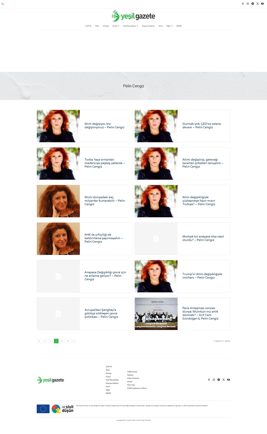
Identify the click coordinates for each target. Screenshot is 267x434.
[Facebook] (243, 4)
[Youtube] (262, 4)
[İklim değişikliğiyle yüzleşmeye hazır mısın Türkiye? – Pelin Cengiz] (156, 201)
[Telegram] (252, 4)
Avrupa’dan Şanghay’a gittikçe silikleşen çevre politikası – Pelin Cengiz (101, 313)
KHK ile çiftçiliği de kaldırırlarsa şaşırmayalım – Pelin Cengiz (104, 238)
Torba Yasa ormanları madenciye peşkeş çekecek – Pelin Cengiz (105, 163)
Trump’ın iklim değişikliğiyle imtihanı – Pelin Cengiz (202, 275)
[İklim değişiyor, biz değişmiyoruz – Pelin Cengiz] (58, 126)
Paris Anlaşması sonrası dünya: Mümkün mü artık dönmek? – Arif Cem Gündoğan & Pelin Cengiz (200, 313)
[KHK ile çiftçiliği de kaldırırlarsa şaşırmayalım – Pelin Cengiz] (58, 239)
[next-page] (73, 341)
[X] (257, 4)
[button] (3, 4)
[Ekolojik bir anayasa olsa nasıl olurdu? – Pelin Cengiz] (156, 239)
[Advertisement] (133, 50)
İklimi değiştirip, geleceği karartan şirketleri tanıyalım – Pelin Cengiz (202, 163)
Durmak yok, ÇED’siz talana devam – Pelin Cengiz (201, 125)
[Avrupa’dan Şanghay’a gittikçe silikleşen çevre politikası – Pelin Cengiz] (58, 314)
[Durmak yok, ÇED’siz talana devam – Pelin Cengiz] (156, 126)
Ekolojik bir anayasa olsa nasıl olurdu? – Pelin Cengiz (203, 238)
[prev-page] (39, 341)
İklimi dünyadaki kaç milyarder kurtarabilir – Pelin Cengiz (105, 201)
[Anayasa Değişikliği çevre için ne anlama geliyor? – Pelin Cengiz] (58, 276)
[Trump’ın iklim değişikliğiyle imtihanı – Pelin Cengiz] (156, 276)
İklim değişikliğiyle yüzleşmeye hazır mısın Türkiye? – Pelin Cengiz (198, 201)
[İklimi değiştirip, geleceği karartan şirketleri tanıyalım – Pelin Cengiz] (156, 163)
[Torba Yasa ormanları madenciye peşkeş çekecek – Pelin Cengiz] (58, 163)
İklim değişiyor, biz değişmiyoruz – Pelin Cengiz (104, 125)
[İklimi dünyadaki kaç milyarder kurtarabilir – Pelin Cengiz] (58, 201)
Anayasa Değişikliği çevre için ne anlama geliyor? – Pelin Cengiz (105, 276)
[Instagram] (247, 4)
